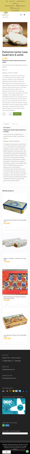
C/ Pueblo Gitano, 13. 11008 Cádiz (11, 361)
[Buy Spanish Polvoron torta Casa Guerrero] (15, 34)
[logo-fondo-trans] (12, 15)
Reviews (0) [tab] (14, 124)
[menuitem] (7, 1)
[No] (28, 448)
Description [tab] (6, 124)
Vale (6, 452)
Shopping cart (15, 3)
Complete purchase (21, 1)
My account (12, 1)
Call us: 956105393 (15, 10)
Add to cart (17, 113)
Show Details (21, 227)
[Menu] (21, 15)
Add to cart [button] (9, 227)
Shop (7, 1)
